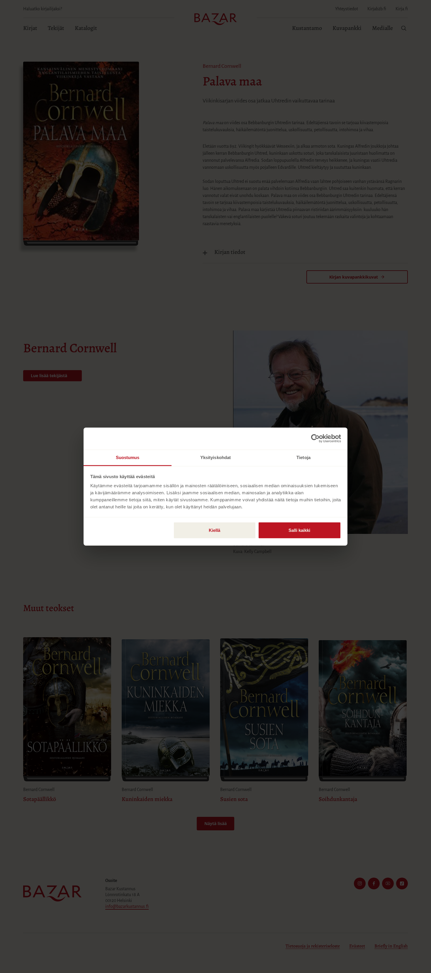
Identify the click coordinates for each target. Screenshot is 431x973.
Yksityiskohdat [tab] (215, 457)
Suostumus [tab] (128, 457)
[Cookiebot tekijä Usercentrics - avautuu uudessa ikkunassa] (315, 438)
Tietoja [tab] (303, 457)
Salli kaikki (299, 529)
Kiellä (214, 529)
